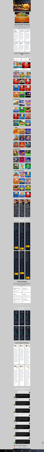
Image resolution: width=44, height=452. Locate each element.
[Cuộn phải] (30, 59)
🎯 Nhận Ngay (16, 214)
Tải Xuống (29, 0)
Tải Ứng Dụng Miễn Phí (22, 56)
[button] (21, 9)
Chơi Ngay (15, 247)
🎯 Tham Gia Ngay (22, 215)
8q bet (28, 283)
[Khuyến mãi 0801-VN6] (22, 6)
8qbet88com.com (23, 394)
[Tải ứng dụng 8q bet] (29, 447)
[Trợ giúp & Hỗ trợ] (43, 443)
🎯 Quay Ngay (28, 215)
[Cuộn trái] (14, 59)
